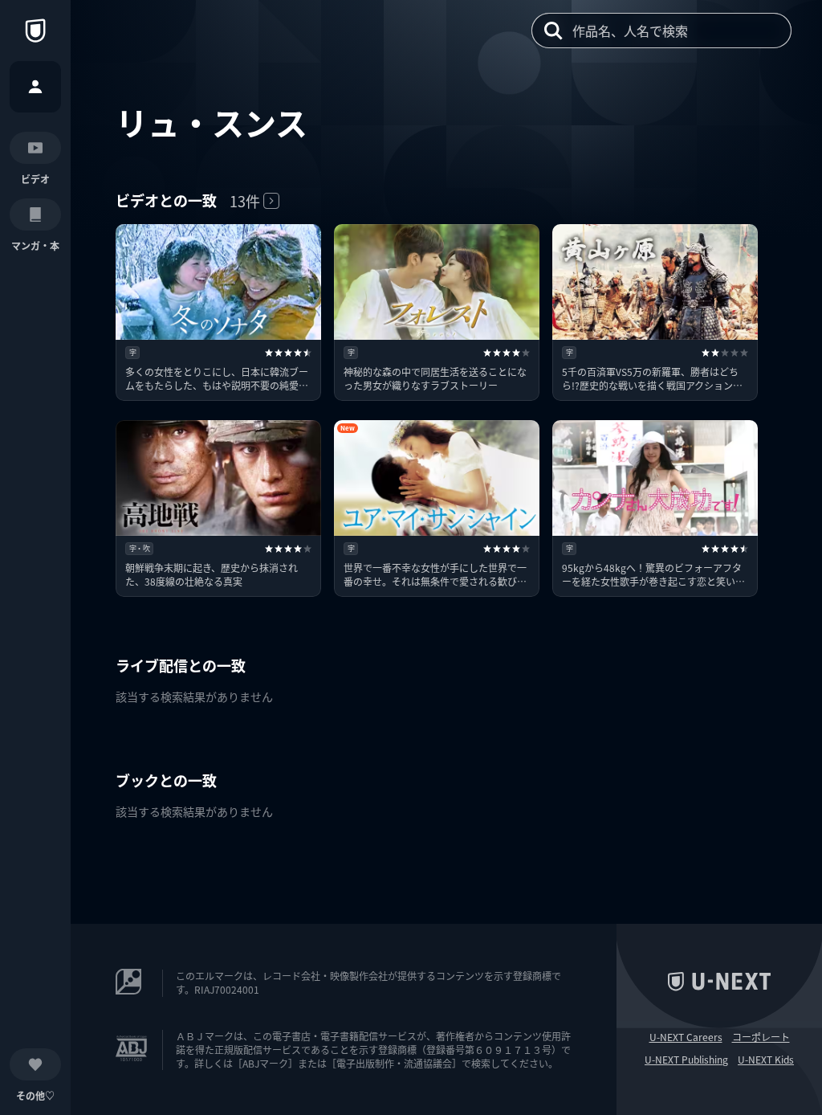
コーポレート (761, 1037)
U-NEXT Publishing (686, 1059)
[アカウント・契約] (35, 86)
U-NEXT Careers (685, 1037)
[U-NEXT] (35, 30)
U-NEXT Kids (766, 1059)
